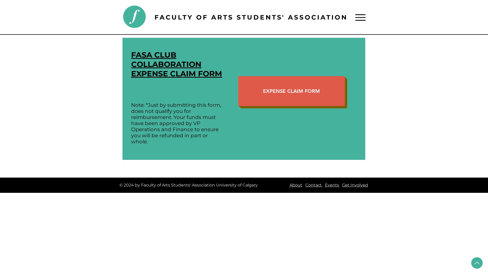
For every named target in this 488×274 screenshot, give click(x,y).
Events (332, 185)
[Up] (477, 263)
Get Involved (355, 185)
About (295, 185)
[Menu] (360, 17)
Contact (314, 185)
